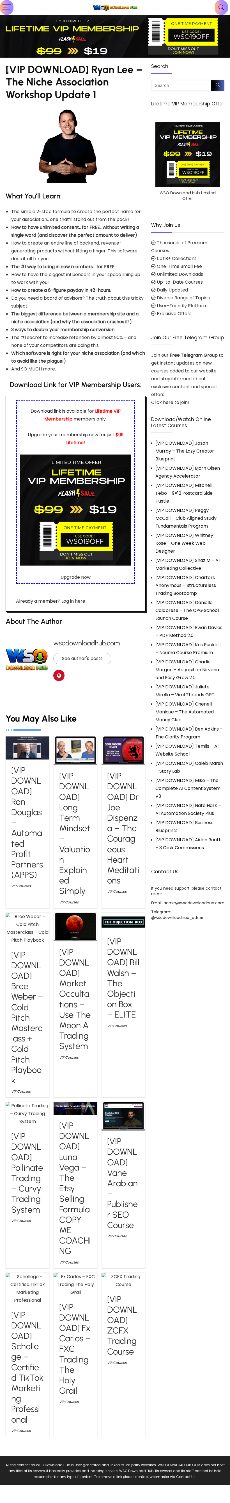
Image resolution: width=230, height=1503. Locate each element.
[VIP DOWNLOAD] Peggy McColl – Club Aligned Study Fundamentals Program (186, 518)
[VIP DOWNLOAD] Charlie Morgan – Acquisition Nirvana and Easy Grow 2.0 (187, 670)
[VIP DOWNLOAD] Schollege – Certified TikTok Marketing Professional (27, 1367)
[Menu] (6, 7)
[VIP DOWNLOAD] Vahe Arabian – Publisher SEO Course (122, 1183)
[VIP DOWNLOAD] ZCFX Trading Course (122, 1325)
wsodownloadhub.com (86, 643)
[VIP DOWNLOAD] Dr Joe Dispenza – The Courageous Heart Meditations (123, 828)
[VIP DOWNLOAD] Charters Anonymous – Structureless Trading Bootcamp (185, 585)
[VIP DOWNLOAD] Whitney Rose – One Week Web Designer (184, 543)
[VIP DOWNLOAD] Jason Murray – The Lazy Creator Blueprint (184, 451)
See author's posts (82, 658)
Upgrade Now (76, 577)
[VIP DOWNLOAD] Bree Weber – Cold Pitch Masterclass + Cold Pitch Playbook (27, 1018)
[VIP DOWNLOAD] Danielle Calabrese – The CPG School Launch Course (187, 610)
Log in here (73, 601)
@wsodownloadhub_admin (177, 917)
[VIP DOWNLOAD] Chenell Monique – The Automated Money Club (184, 712)
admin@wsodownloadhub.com (194, 903)
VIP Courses (21, 885)
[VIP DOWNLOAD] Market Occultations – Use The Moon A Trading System (75, 999)
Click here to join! (170, 402)
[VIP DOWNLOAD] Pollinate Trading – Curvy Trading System (27, 1173)
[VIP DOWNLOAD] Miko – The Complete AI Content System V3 (187, 788)
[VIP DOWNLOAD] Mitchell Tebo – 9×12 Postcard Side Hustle (184, 493)
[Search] (221, 7)
